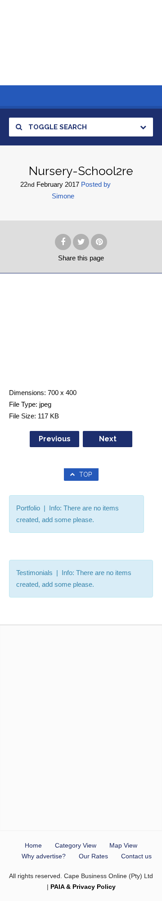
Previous (55, 439)
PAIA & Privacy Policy (83, 886)
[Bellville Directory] (81, 42)
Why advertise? (44, 856)
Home (33, 845)
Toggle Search (57, 127)
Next (108, 439)
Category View (75, 845)
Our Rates (93, 856)
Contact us (136, 856)
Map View (123, 845)
